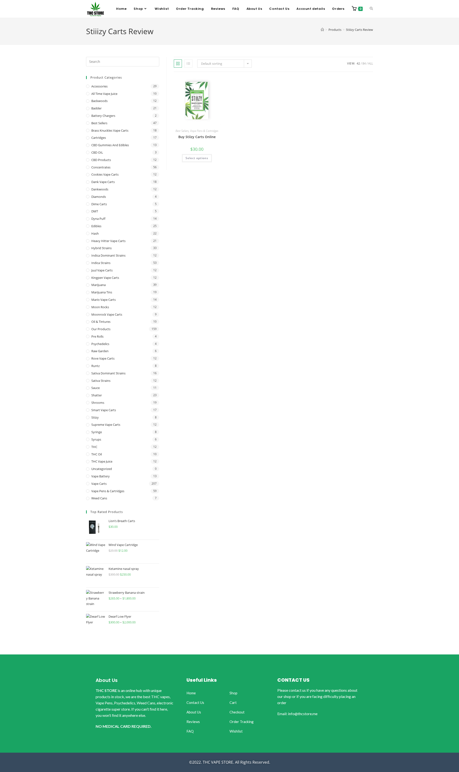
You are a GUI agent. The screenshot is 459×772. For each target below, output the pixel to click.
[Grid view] (178, 63)
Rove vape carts (103, 358)
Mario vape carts (103, 299)
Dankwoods (99, 189)
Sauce (95, 388)
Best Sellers (182, 131)
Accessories (99, 86)
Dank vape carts (103, 182)
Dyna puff (98, 218)
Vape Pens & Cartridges (204, 131)
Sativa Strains (100, 380)
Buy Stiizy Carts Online (197, 137)
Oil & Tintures (100, 321)
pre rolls (97, 336)
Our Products (100, 329)
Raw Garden (100, 351)
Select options (197, 158)
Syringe (96, 432)
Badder (96, 108)
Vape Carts (99, 483)
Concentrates (100, 167)
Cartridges (98, 137)
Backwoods (99, 101)
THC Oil (96, 454)
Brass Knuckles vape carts (109, 130)
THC (94, 447)
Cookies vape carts (105, 174)
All (370, 63)
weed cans (99, 498)
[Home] (322, 29)
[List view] (188, 63)
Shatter (96, 395)
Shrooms (97, 402)
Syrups (96, 439)
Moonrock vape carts (106, 314)
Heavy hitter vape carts (108, 241)
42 (358, 63)
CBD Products (101, 160)
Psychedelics (100, 344)
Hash (95, 233)
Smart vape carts (103, 410)
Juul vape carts (102, 270)
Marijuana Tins (101, 292)
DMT (94, 211)
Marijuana (98, 285)
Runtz (95, 366)
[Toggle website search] (371, 9)
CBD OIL (97, 152)
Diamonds (98, 196)
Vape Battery (100, 476)
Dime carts (99, 204)
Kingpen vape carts (105, 277)
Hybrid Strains (101, 248)
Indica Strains (100, 263)
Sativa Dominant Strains (108, 373)
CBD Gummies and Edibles (110, 145)
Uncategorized (101, 469)
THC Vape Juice (101, 461)
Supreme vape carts (105, 424)
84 (364, 63)
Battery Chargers (103, 115)
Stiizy (95, 417)
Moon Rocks (100, 307)
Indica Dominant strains (108, 255)
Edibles (96, 226)
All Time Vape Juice (104, 94)
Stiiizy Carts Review (359, 29)
